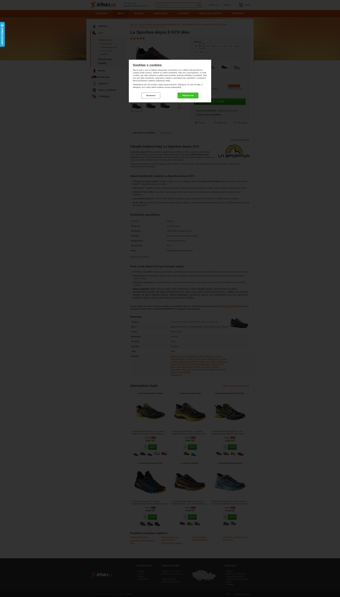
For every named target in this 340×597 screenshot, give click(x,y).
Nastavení (150, 95)
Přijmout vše (188, 95)
